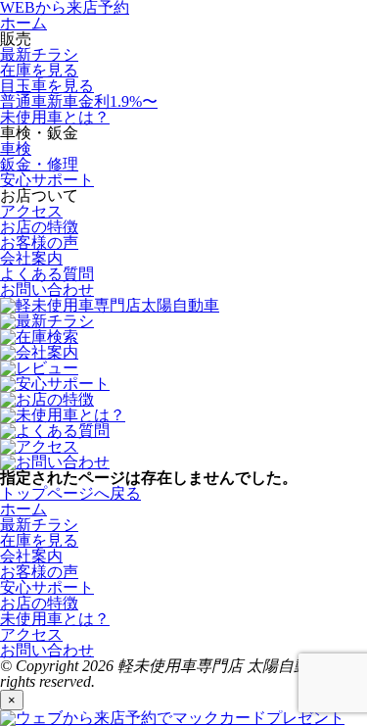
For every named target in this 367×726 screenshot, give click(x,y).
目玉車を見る (47, 85)
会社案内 (31, 258)
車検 (15, 148)
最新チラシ (39, 54)
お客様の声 (39, 242)
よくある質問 (47, 274)
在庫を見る (39, 70)
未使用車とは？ (55, 117)
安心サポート (47, 179)
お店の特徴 (39, 226)
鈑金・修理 (39, 164)
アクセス (31, 211)
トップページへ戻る (70, 493)
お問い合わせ (47, 289)
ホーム (23, 23)
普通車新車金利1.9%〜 (79, 101)
